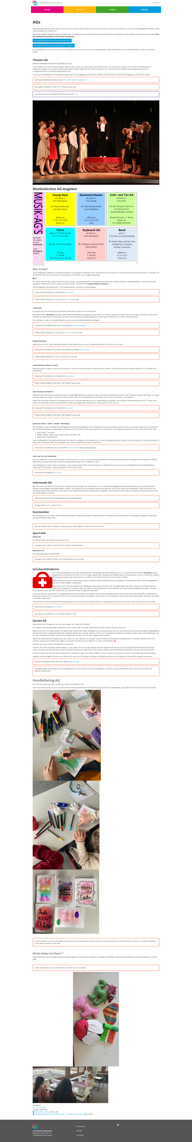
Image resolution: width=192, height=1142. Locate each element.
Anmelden (155, 3)
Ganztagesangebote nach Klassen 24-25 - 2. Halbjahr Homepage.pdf (59, 1114)
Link (75, 94)
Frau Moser (67, 80)
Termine (112, 10)
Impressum (81, 1126)
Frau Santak (84, 350)
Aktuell (47, 10)
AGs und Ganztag (39, 1107)
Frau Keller (57, 607)
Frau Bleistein (81, 80)
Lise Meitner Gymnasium (50, 2)
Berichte (145, 10)
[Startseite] (35, 3)
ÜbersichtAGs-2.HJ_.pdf (42, 1112)
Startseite (80, 1135)
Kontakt (79, 1131)
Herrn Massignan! (79, 325)
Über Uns (79, 10)
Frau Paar (69, 292)
